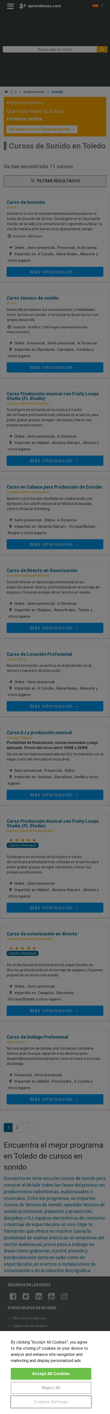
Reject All (51, 1387)
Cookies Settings (51, 1401)
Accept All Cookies (51, 1373)
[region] (55, 1372)
